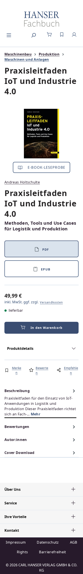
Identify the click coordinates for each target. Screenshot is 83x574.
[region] (41, 133)
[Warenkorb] (49, 34)
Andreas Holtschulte (22, 182)
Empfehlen (71, 370)
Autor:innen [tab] (15, 439)
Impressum (16, 542)
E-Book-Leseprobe (46, 167)
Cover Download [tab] (19, 452)
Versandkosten (51, 302)
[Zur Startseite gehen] (41, 19)
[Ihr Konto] (74, 34)
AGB (73, 542)
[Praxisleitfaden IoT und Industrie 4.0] (41, 133)
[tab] (40, 402)
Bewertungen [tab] (16, 426)
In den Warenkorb (46, 328)
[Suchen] (33, 34)
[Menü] (8, 34)
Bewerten (42, 370)
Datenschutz (48, 542)
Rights (22, 552)
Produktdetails (20, 348)
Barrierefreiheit (52, 552)
